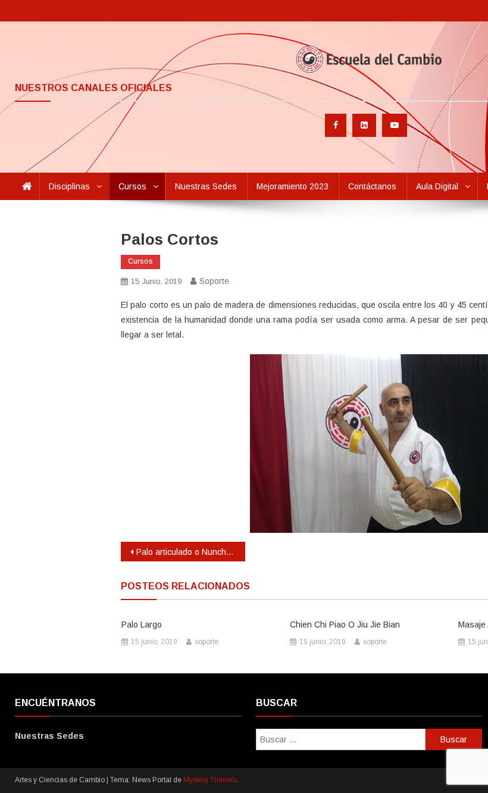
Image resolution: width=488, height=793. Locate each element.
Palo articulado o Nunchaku (188, 552)
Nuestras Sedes (206, 186)
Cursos (132, 186)
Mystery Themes (210, 780)
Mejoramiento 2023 (292, 186)
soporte (214, 281)
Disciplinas (69, 186)
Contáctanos (372, 186)
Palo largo (141, 624)
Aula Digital (437, 186)
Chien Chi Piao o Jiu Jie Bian (345, 624)
